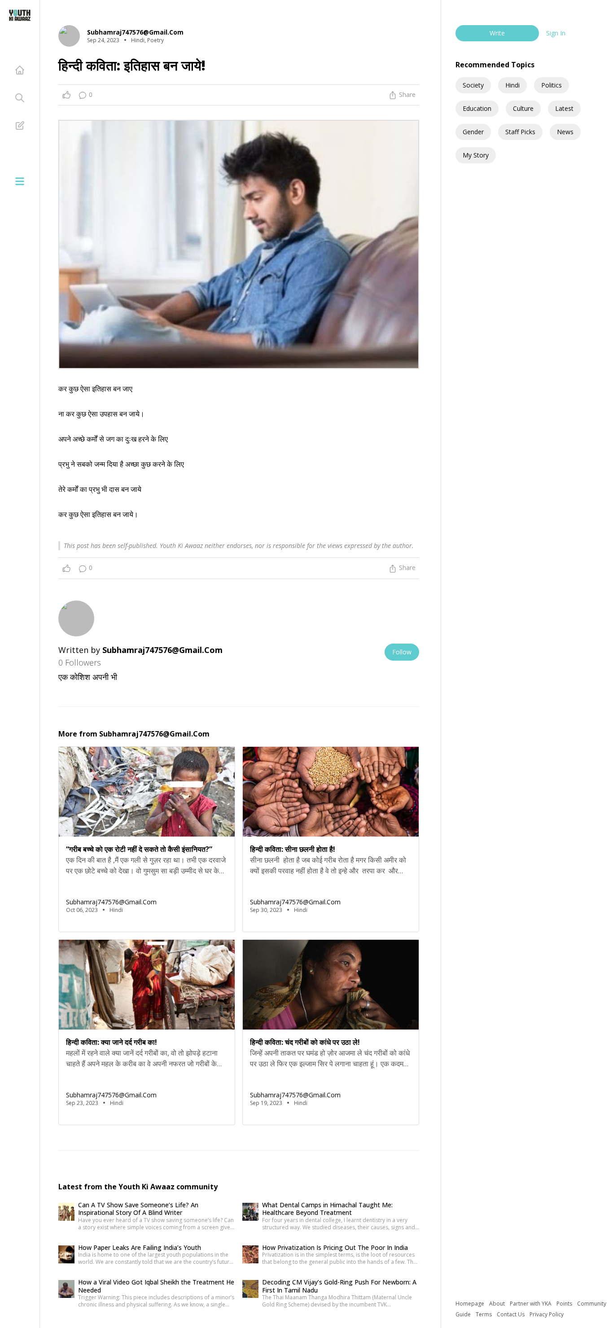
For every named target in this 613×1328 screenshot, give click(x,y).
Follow (402, 652)
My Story (476, 155)
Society (473, 85)
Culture (523, 108)
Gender (473, 131)
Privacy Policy (547, 1314)
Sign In (555, 33)
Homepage (470, 1303)
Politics (551, 85)
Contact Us (511, 1314)
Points (565, 1303)
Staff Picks (520, 131)
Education (477, 108)
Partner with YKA (531, 1303)
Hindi (512, 85)
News (565, 131)
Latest (564, 108)
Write (497, 33)
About (497, 1303)
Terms (484, 1314)
